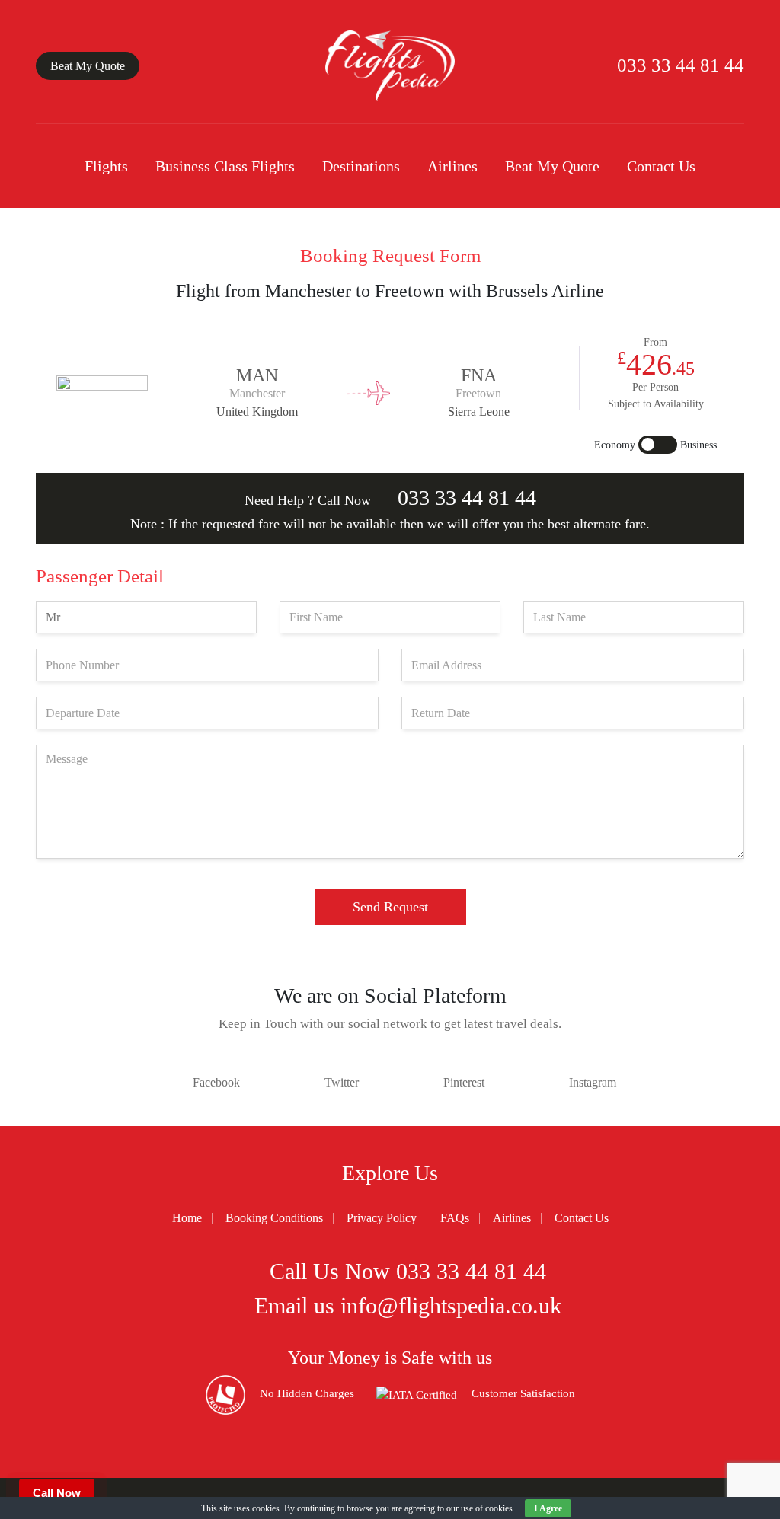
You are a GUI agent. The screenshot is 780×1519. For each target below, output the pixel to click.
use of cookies (487, 1508)
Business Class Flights (225, 166)
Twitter (341, 1082)
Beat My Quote (87, 65)
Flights (106, 166)
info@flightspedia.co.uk (450, 1305)
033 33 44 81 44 (678, 65)
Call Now (57, 1492)
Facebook (216, 1082)
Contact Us (661, 166)
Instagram (592, 1082)
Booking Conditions (274, 1217)
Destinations (361, 166)
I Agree (548, 1508)
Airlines (452, 166)
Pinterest (463, 1082)
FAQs (454, 1217)
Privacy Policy (382, 1217)
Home (187, 1217)
